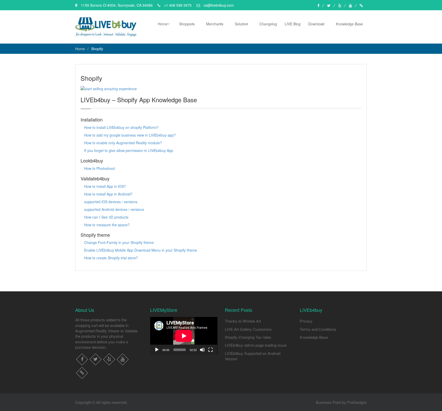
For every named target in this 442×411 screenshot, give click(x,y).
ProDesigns (357, 402)
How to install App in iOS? (105, 186)
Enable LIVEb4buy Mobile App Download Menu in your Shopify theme (140, 250)
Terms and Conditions (318, 329)
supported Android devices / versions (114, 209)
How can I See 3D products (106, 217)
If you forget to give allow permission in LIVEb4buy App (128, 150)
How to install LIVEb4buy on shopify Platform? (121, 127)
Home (163, 23)
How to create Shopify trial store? (111, 257)
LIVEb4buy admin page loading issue (255, 345)
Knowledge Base (349, 23)
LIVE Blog (293, 23)
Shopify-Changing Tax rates (248, 337)
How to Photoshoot (99, 168)
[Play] (156, 349)
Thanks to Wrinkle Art (243, 321)
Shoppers (187, 23)
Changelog (268, 23)
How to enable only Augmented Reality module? (123, 142)
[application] (183, 336)
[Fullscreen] (210, 349)
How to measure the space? (107, 224)
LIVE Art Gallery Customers (248, 329)
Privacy (306, 321)
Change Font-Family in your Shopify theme (119, 242)
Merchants (214, 23)
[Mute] (202, 349)
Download (316, 23)
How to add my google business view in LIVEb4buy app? (130, 135)
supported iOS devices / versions (110, 201)
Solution (241, 23)
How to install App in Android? (108, 194)
